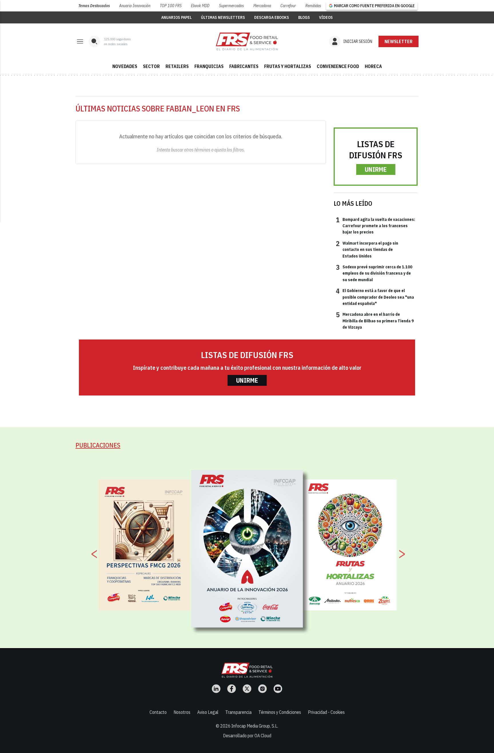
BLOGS (304, 17)
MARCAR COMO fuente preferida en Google (374, 5)
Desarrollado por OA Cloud (247, 735)
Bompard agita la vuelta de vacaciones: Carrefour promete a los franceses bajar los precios (375, 225)
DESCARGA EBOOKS (271, 17)
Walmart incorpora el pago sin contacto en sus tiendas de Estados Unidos (367, 249)
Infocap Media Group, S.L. (254, 726)
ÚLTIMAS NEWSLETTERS (223, 17)
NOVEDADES (124, 66)
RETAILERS (177, 66)
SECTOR (151, 66)
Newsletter (399, 41)
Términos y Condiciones (279, 712)
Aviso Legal (207, 712)
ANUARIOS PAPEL (176, 17)
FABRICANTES (243, 66)
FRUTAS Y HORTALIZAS (287, 66)
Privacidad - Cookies (326, 712)
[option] (247, 549)
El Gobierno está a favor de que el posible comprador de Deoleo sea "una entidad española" (375, 296)
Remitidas (313, 5)
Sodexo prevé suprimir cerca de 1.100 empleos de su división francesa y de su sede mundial (374, 273)
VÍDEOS (326, 17)
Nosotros (182, 712)
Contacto (158, 712)
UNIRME (376, 169)
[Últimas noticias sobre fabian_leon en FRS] (247, 41)
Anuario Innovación (134, 5)
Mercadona (262, 5)
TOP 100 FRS (171, 5)
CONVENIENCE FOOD (338, 66)
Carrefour (288, 5)
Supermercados (231, 5)
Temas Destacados (94, 5)
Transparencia (238, 712)
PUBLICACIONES (97, 445)
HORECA (373, 66)
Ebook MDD (200, 5)
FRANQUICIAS (209, 66)
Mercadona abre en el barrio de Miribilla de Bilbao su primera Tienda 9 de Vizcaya (375, 320)
